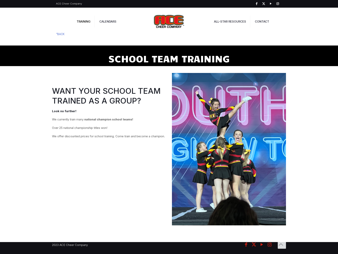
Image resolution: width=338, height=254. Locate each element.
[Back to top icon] (282, 244)
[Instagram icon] (278, 3)
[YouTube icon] (271, 3)
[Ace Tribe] (169, 21)
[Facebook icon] (257, 3)
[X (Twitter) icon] (264, 3)
